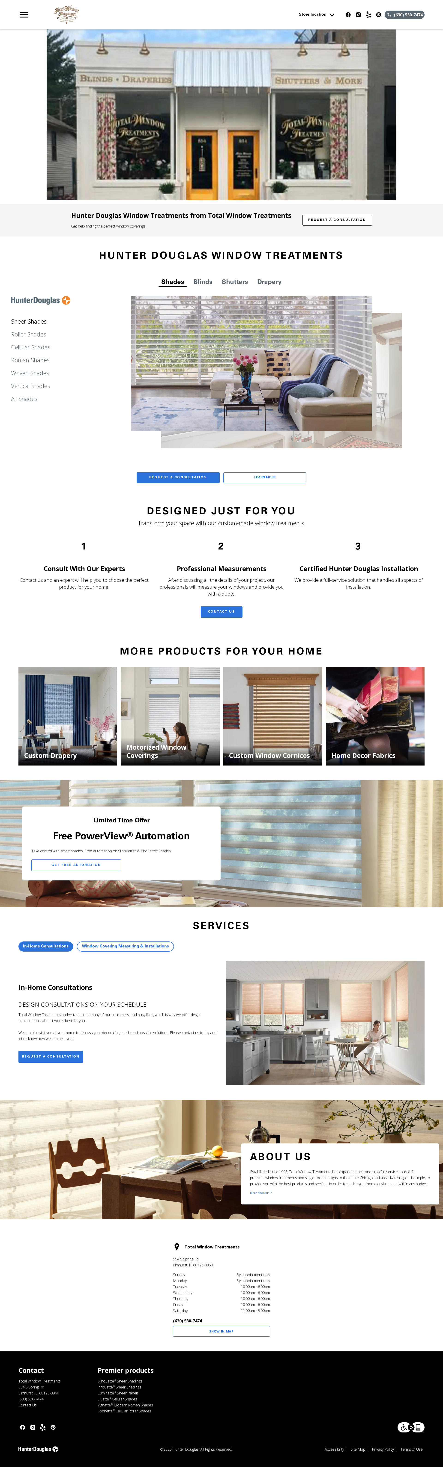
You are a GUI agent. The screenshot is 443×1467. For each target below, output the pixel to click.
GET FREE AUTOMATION (76, 865)
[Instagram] (358, 15)
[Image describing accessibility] (411, 1427)
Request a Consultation (337, 220)
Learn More (265, 477)
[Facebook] (348, 15)
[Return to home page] (114, 15)
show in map (221, 1331)
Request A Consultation (178, 477)
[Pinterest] (378, 15)
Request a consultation (51, 1056)
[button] (24, 14)
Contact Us (221, 612)
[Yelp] (368, 15)
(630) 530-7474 (187, 1321)
